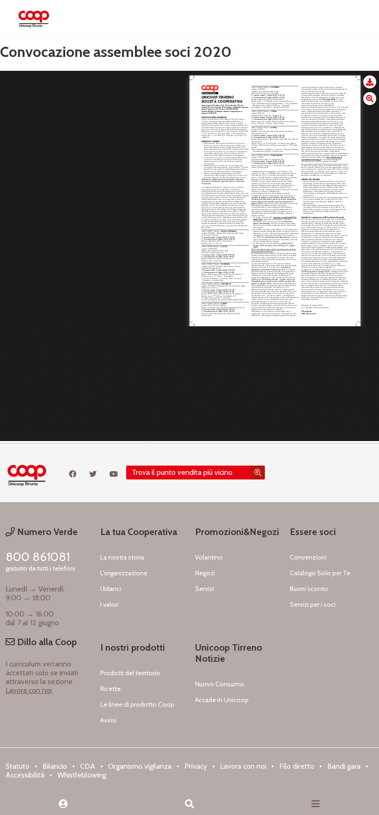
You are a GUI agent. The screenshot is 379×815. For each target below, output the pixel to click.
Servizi (204, 589)
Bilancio (55, 766)
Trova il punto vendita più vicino (182, 472)
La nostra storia (122, 557)
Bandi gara (344, 766)
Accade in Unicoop (222, 700)
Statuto (18, 766)
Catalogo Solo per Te (320, 573)
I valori (109, 604)
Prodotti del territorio (130, 673)
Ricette (110, 688)
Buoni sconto (309, 589)
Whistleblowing (81, 775)
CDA (87, 766)
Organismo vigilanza (139, 766)
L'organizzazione (123, 573)
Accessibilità (25, 775)
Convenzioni (308, 557)
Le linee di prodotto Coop (137, 704)
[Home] (33, 16)
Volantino (209, 557)
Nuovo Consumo (219, 684)
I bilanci (110, 589)
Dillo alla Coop (46, 641)
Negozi (205, 573)
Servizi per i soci (313, 604)
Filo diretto (296, 766)
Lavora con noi (29, 690)
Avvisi (108, 720)
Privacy (195, 766)
